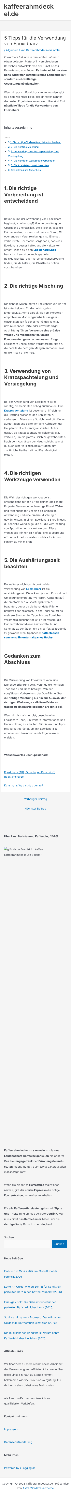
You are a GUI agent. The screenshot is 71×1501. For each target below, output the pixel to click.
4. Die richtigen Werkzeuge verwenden (33, 160)
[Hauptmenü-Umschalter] (63, 10)
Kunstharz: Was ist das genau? (23, 785)
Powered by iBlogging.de (20, 1467)
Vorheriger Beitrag (35, 799)
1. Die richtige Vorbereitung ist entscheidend (35, 142)
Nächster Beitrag (35, 808)
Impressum (11, 1429)
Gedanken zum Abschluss (26, 170)
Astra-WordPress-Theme (38, 1488)
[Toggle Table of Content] (7, 137)
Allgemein (12, 50)
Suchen (9, 1237)
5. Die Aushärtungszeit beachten (30, 165)
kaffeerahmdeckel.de (29, 10)
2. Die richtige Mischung (25, 146)
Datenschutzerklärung (18, 1442)
